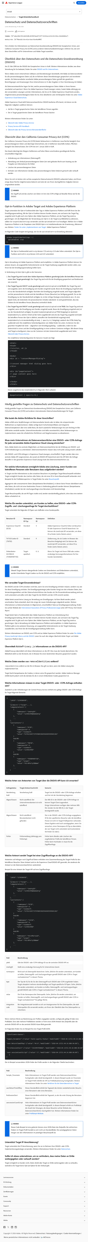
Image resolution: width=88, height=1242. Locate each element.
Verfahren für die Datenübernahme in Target (63, 1083)
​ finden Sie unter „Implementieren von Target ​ (30, 227)
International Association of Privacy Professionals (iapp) (41, 608)
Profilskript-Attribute (36, 1113)
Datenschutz (65, 1149)
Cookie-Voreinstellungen (72, 1233)
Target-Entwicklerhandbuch (29, 17)
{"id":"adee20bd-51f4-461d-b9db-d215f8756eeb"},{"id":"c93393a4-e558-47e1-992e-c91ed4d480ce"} (39, 36)
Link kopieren (21, 31)
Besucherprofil (54, 479)
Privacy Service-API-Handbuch (18, 126)
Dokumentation (10, 17)
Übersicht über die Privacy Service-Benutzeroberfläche (27, 130)
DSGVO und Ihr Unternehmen (47, 69)
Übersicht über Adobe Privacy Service (21, 123)
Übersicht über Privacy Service (18, 334)
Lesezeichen (10, 31)
